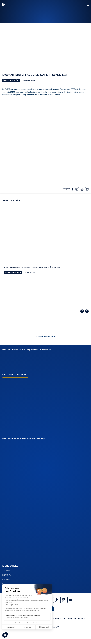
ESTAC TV (6, 575)
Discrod (70, 600)
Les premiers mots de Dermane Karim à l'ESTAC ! (33, 267)
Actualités (6, 571)
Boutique (5, 584)
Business (6, 580)
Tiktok (56, 600)
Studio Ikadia (51, 627)
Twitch (63, 600)
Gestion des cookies (74, 619)
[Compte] (3, 4)
